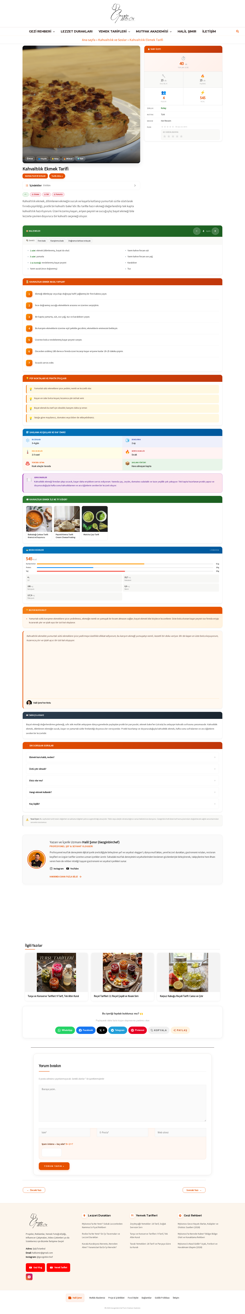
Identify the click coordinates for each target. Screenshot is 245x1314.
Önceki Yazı (34, 1190)
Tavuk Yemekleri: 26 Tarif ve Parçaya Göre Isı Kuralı (150, 1245)
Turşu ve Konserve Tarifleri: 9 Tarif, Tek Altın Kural (149, 1235)
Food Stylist (133, 1297)
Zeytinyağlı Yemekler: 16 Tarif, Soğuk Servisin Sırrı (148, 1225)
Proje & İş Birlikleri (116, 1297)
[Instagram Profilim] (29, 1277)
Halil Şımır (77, 1297)
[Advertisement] (122, 670)
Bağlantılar (147, 1297)
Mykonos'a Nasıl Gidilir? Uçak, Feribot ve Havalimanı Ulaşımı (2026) (198, 1245)
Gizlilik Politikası (162, 1297)
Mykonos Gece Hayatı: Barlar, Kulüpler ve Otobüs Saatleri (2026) (198, 1225)
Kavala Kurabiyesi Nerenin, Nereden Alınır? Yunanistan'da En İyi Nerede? (100, 1245)
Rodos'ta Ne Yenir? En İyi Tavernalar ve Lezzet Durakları (101, 1235)
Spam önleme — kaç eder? (57, 1144)
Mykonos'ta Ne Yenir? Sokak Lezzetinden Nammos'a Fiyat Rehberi (102, 1225)
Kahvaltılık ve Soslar (112, 40)
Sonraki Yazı (194, 1190)
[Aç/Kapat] (135, 185)
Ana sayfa (88, 40)
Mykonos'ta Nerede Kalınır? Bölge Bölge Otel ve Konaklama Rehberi (198, 1235)
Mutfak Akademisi (97, 1297)
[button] (53, 31)
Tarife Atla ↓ (57, 176)
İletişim (176, 1297)
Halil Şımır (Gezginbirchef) (101, 842)
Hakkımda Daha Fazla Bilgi (64, 876)
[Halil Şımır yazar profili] (36, 859)
